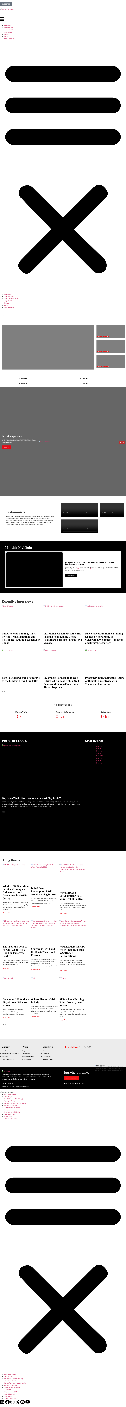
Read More (99, 746)
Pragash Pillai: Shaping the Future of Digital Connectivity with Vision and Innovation (104, 681)
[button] (63, 166)
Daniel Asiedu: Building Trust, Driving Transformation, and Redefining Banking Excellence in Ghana (21, 638)
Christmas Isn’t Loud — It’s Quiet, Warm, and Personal (44, 952)
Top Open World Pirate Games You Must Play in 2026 (31, 798)
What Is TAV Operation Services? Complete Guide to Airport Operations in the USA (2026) (16, 892)
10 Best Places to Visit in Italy (43, 1001)
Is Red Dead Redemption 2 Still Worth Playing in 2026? (44, 891)
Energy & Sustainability (12, 1108)
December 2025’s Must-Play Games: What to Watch (16, 1002)
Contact (6, 34)
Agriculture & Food (10, 1105)
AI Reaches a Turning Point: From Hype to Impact (71, 1002)
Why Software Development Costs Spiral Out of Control (71, 896)
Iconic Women (8, 28)
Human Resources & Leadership (15, 1103)
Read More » (7, 913)
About (6, 36)
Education (7, 1110)
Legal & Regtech (9, 1114)
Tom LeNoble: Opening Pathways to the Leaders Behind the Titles (21, 679)
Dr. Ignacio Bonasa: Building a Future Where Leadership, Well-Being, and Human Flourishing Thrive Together (62, 682)
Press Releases (9, 39)
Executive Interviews (11, 30)
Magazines (7, 25)
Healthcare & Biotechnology (13, 1099)
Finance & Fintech (10, 1101)
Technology (8, 1096)
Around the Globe (10, 1094)
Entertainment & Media (12, 1112)
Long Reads (8, 32)
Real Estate (8, 1116)
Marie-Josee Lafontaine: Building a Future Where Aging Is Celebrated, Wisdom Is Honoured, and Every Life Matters (104, 638)
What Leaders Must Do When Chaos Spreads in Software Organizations (72, 951)
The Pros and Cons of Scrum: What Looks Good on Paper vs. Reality (15, 951)
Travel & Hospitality (10, 1119)
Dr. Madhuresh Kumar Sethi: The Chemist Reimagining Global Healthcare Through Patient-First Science (63, 638)
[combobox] (63, 315)
